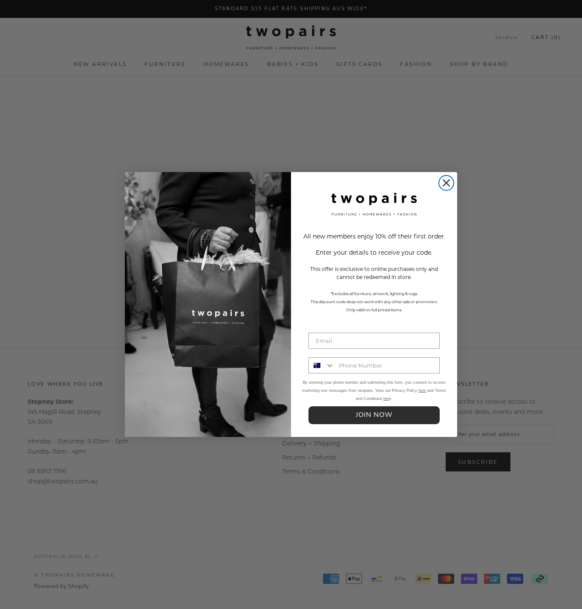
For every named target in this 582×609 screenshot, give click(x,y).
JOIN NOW (374, 415)
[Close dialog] (446, 182)
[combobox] (321, 365)
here (422, 390)
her (386, 398)
